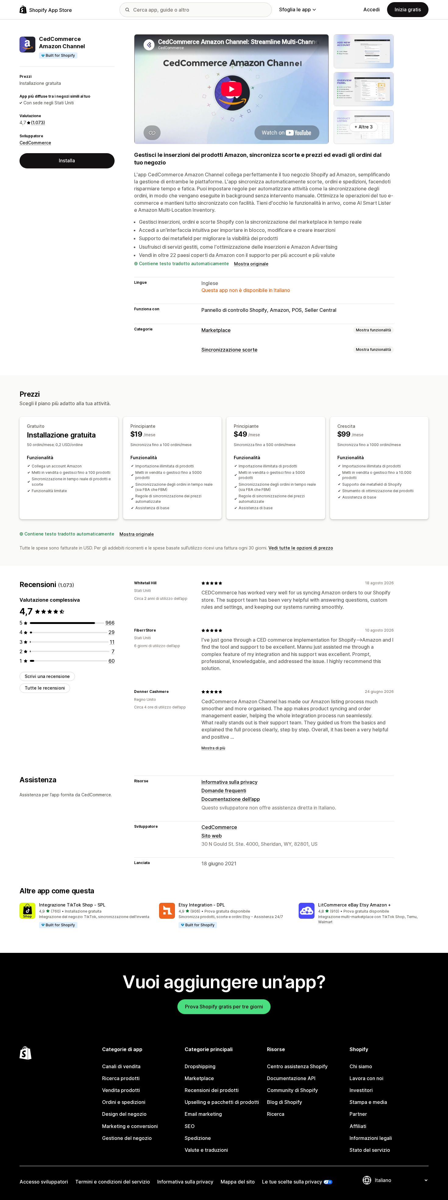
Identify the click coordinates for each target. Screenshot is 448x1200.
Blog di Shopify (284, 1102)
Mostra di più (213, 748)
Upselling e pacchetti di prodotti (222, 1102)
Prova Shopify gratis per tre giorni (224, 1007)
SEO (190, 1126)
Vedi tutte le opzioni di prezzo (300, 547)
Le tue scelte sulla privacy (292, 1182)
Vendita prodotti (121, 1090)
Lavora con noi (366, 1078)
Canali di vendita (121, 1066)
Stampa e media (368, 1102)
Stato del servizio (370, 1150)
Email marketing (203, 1114)
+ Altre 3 (363, 126)
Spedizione (198, 1138)
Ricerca (275, 1114)
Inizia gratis (408, 9)
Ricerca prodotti (121, 1078)
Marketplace (216, 330)
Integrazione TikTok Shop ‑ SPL (72, 904)
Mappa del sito (238, 1182)
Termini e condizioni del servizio (112, 1182)
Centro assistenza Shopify (297, 1066)
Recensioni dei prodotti (212, 1090)
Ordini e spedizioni (123, 1102)
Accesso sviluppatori (44, 1182)
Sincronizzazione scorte (229, 350)
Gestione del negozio (127, 1138)
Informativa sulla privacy (229, 782)
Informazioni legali (371, 1138)
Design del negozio (124, 1114)
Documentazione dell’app (230, 799)
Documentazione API (291, 1078)
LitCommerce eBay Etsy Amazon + (354, 904)
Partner (358, 1114)
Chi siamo (361, 1066)
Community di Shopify (292, 1090)
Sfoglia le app (295, 9)
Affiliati (358, 1126)
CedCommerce (35, 142)
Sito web (211, 836)
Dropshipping (200, 1066)
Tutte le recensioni (45, 687)
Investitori (361, 1090)
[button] (84, 915)
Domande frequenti (223, 790)
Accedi (371, 9)
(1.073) (38, 122)
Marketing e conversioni (130, 1126)
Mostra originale (251, 263)
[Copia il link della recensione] (160, 583)
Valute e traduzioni (206, 1150)
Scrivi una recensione (47, 676)
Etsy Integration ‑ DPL (202, 904)
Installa (67, 160)
